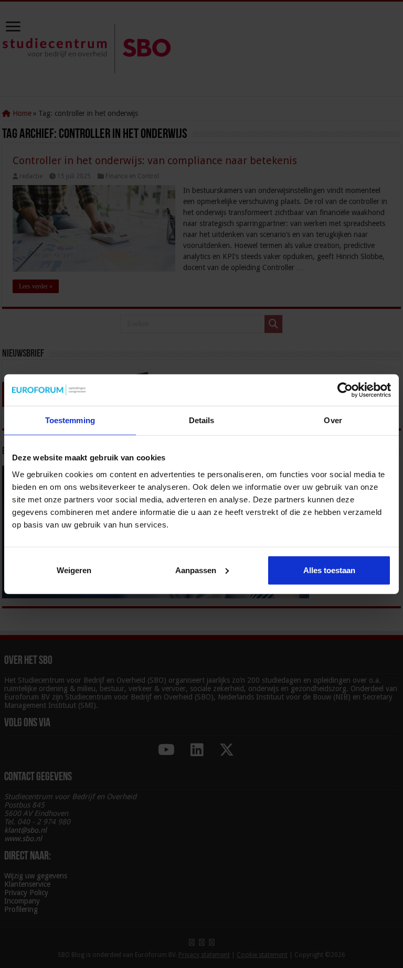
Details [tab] (202, 420)
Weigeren (74, 569)
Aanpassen (195, 569)
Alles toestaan (329, 569)
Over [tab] (333, 420)
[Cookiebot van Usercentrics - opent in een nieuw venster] (345, 390)
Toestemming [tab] (70, 420)
